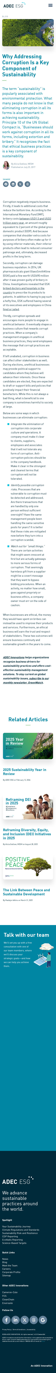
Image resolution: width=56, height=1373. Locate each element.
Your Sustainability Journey (16, 1227)
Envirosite (7, 1303)
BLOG (5, 17)
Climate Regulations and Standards (20, 1230)
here (43, 1341)
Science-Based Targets (14, 1243)
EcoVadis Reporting (12, 1240)
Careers (6, 1269)
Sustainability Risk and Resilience (20, 1233)
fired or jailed (11, 309)
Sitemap (6, 1275)
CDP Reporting (10, 1236)
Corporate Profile (11, 1272)
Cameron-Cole (9, 1292)
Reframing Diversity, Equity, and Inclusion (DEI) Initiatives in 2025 (27, 834)
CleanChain (8, 1300)
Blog (4, 1262)
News (5, 1259)
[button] (50, 5)
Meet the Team (9, 1266)
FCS (4, 1296)
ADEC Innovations (13, 657)
